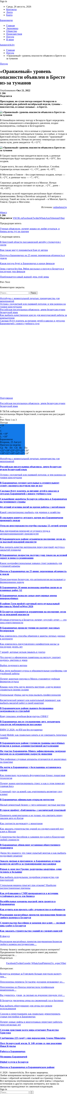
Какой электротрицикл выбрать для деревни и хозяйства (30, 512)
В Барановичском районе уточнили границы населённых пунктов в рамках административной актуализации (32, 744)
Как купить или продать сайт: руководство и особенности (32, 909)
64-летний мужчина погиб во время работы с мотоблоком (32, 507)
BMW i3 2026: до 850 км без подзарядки (21, 729)
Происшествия (14, 34)
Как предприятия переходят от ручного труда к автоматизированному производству (25, 532)
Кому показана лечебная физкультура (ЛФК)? (24, 716)
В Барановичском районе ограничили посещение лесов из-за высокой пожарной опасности (33, 540)
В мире (10, 39)
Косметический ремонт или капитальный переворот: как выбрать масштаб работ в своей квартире (30, 701)
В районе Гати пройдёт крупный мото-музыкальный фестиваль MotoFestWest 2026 (30, 605)
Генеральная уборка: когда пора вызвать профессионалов (30, 695)
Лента (9, 12)
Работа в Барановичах (12, 1051)
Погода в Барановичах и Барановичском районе (27, 1067)
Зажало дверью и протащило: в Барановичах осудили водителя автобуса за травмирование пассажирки (30, 862)
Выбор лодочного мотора (13, 665)
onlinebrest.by (60, 207)
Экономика (12, 28)
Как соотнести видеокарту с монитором (21, 823)
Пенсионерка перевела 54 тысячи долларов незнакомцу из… (32, 982)
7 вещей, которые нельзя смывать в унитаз (22, 652)
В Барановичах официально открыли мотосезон (27, 799)
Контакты (11, 9)
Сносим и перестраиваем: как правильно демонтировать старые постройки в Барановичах (30, 1015)
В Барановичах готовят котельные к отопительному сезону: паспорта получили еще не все (29, 484)
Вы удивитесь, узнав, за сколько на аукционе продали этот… (32, 995)
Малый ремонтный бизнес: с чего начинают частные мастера (32, 804)
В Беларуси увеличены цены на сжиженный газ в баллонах (31, 1000)
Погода (10, 36)
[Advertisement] (33, 360)
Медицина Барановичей (13, 1056)
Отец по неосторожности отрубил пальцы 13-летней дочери (33, 525)
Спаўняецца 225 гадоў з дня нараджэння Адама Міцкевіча (32, 1038)
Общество (11, 31)
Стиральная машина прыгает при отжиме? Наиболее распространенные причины (28, 886)
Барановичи (6, 20)
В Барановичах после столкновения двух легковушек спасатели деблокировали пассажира (30, 723)
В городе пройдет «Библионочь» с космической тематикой (33, 810)
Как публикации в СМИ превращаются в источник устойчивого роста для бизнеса (29, 894)
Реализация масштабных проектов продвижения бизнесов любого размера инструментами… (31, 943)
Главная (10, 25)
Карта (9, 15)
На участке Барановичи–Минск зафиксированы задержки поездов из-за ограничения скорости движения (33, 752)
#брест (3, 212)
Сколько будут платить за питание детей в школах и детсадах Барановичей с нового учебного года (32, 322)
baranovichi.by (7, 44)
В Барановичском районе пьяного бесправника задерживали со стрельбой (26, 709)
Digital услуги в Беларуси (14, 1062)
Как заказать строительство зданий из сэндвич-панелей (31, 931)
